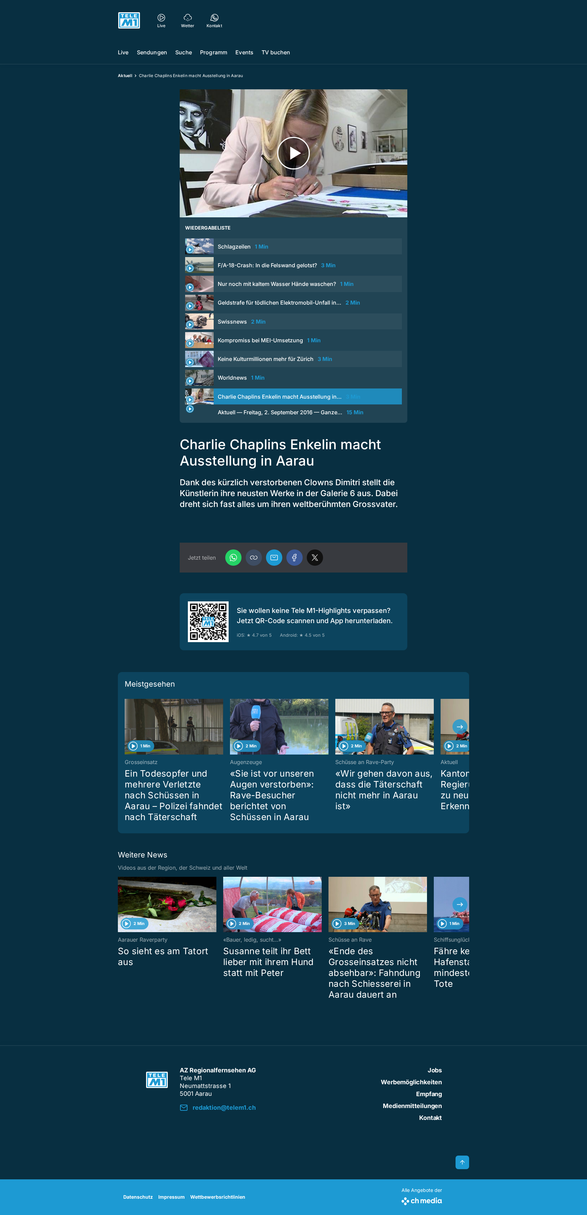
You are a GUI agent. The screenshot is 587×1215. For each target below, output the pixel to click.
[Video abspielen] (293, 153)
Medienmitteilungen (412, 1105)
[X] (315, 557)
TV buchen (276, 52)
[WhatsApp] (233, 557)
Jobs (435, 1070)
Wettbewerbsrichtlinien (217, 1197)
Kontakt (430, 1117)
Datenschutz (138, 1197)
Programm (213, 52)
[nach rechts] (459, 726)
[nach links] (127, 726)
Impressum (171, 1197)
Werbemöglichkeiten (411, 1082)
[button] (254, 557)
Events (244, 52)
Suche (183, 52)
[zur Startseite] (129, 20)
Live (123, 52)
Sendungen (152, 52)
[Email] (274, 557)
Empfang (429, 1094)
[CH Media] (422, 1200)
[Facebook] (294, 557)
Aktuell (125, 75)
